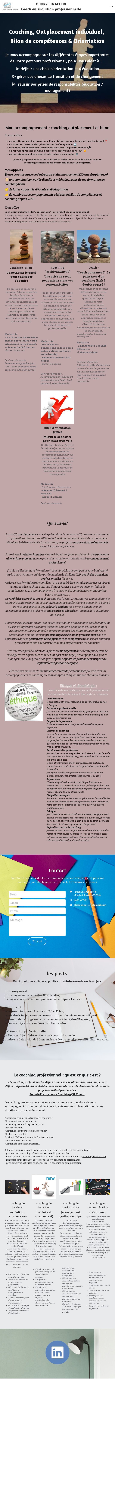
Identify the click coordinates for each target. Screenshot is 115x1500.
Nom (13, 894)
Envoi (37, 941)
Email (14, 902)
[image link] (57, 1352)
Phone (14, 911)
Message (16, 919)
